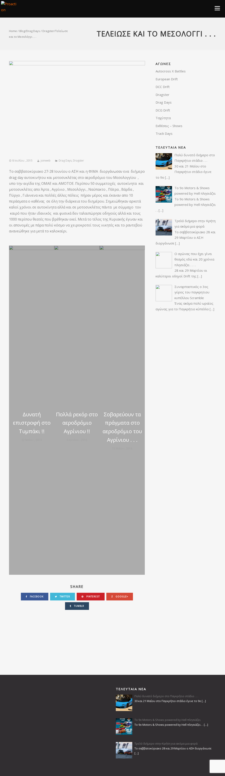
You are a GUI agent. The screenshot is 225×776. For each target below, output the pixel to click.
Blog (22, 31)
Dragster (48, 31)
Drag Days (33, 31)
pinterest (92, 596)
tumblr (78, 605)
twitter (64, 596)
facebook (36, 596)
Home (13, 31)
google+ (121, 596)
